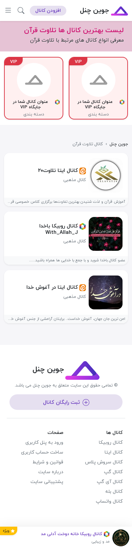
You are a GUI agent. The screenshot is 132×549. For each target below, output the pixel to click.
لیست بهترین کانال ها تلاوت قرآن (74, 30)
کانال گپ (113, 472)
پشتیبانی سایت (46, 482)
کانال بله (114, 491)
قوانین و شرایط (47, 462)
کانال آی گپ (110, 482)
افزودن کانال (48, 10)
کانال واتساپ (109, 501)
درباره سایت (50, 472)
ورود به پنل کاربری (44, 442)
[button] (21, 10)
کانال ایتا (114, 452)
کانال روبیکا (111, 442)
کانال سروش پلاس (104, 462)
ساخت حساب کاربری (42, 452)
